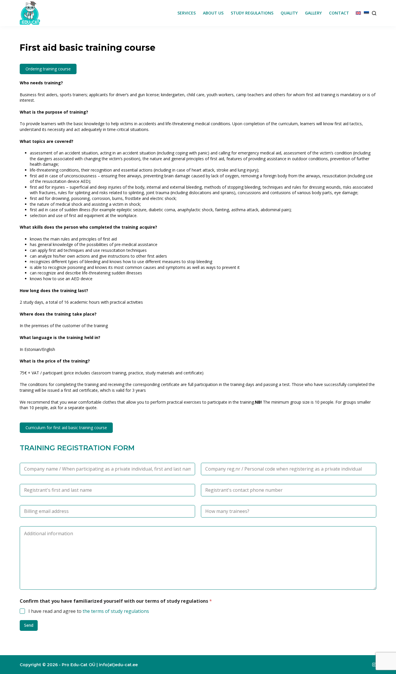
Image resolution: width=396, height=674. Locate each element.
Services (186, 13)
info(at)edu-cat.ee (118, 664)
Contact (339, 13)
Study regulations (252, 13)
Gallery (313, 13)
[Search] (374, 13)
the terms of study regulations (116, 611)
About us (213, 13)
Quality (289, 13)
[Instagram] (374, 664)
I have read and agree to (88, 611)
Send (28, 625)
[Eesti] (366, 13)
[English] (358, 13)
